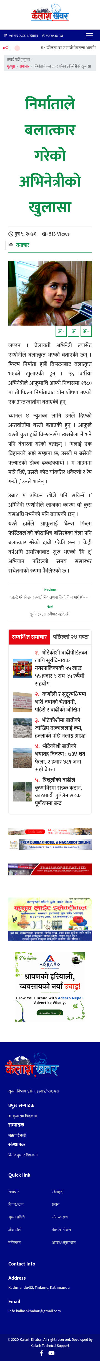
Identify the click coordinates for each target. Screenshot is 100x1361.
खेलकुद (57, 1192)
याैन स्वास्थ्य (60, 1217)
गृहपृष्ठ (11, 66)
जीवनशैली (14, 1230)
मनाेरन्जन (14, 1242)
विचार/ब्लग (16, 1204)
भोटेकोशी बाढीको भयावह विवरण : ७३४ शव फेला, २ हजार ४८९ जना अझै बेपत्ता (60, 758)
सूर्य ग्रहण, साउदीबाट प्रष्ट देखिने (50, 614)
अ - (61, 331)
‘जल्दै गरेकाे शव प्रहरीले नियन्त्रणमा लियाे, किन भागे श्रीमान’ (50, 597)
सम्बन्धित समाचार (29, 637)
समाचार (24, 66)
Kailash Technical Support (50, 1346)
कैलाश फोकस (61, 1230)
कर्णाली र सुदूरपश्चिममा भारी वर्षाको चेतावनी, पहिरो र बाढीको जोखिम (60, 702)
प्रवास (55, 1204)
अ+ (86, 331)
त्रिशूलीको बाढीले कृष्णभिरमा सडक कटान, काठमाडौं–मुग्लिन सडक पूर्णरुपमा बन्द (58, 791)
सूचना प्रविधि (16, 1217)
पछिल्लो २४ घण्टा (71, 637)
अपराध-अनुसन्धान (64, 1242)
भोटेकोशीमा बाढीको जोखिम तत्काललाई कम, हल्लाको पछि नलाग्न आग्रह (60, 728)
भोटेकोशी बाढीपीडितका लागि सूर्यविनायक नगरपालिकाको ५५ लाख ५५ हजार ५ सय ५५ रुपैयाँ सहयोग (61, 668)
